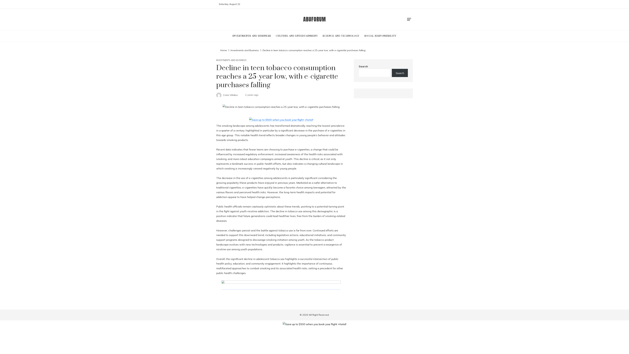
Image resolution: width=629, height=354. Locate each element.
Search (363, 66)
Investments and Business (231, 60)
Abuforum (314, 19)
